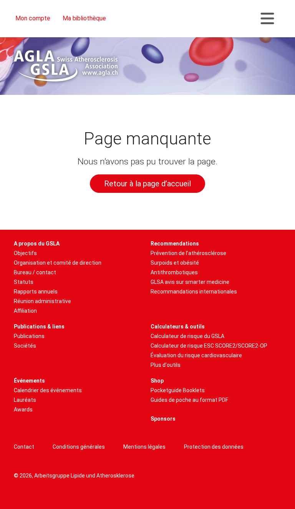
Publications (29, 336)
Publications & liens (39, 326)
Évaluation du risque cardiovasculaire (196, 355)
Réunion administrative (42, 301)
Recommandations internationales (194, 291)
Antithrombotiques (174, 272)
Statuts (23, 282)
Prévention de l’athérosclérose (188, 253)
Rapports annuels (36, 291)
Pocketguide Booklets (178, 390)
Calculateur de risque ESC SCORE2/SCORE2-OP (209, 346)
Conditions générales (79, 447)
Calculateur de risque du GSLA (187, 336)
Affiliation (25, 311)
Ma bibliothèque (84, 18)
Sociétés (25, 346)
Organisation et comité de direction (57, 263)
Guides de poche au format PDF (189, 400)
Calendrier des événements (48, 390)
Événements (29, 381)
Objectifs (25, 253)
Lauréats (25, 400)
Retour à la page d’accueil (147, 183)
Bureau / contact (35, 272)
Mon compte (32, 18)
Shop (157, 381)
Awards (23, 409)
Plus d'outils (166, 365)
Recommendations (175, 243)
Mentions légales (144, 447)
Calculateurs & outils (178, 326)
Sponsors (163, 419)
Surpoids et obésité (175, 263)
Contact (24, 447)
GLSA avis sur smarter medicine (190, 282)
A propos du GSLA (37, 243)
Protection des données (214, 447)
